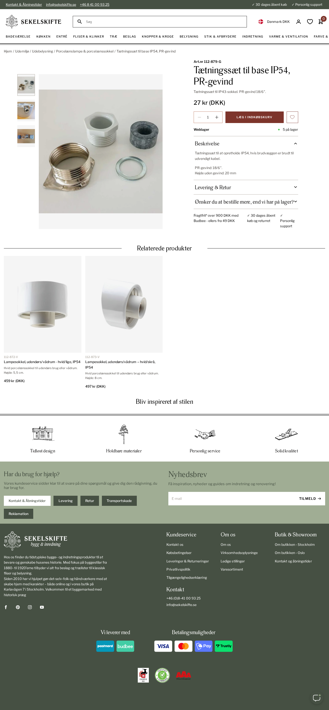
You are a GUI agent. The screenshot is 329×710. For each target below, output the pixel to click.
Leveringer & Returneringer (187, 561)
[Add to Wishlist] (292, 117)
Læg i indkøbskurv (254, 117)
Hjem (8, 51)
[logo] (33, 21)
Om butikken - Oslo (290, 553)
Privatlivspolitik (178, 569)
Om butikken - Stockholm (295, 544)
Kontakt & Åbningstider (24, 4)
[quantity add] (217, 117)
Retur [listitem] (89, 501)
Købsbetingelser (178, 553)
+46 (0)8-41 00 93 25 (183, 598)
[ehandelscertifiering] (162, 675)
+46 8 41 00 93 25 (94, 4)
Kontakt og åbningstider (293, 561)
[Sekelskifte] (56, 541)
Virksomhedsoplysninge (239, 553)
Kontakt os (174, 544)
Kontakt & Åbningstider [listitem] (27, 501)
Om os (226, 544)
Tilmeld (307, 498)
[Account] (299, 22)
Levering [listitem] (66, 501)
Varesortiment (232, 569)
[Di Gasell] (143, 675)
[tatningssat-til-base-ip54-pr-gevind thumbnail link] (26, 85)
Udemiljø (22, 51)
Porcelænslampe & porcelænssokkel (84, 51)
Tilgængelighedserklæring (186, 577)
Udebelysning (42, 51)
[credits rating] (183, 675)
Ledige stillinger (233, 561)
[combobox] (164, 22)
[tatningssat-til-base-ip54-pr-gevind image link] (101, 151)
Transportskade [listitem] (119, 501)
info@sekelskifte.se (61, 4)
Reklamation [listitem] (18, 514)
